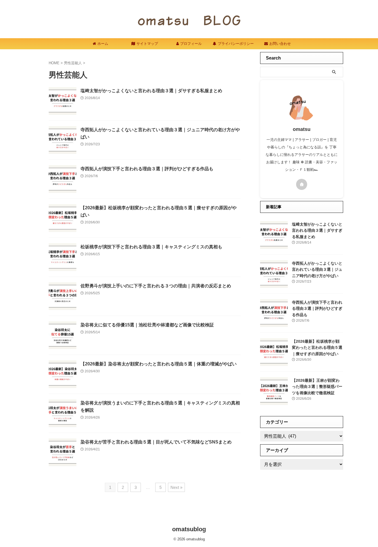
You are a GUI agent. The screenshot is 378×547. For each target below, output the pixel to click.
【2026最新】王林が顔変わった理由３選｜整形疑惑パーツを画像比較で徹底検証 (317, 386)
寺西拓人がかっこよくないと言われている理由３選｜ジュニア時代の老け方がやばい (317, 269)
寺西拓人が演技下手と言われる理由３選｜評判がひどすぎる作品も (147, 168)
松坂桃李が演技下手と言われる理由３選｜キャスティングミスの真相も (151, 246)
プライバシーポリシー (236, 44)
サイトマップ (147, 44)
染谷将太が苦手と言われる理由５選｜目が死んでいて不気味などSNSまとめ (156, 442)
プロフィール (191, 44)
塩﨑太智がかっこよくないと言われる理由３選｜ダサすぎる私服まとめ (151, 90)
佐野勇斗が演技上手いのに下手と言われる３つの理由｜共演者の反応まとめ (156, 285)
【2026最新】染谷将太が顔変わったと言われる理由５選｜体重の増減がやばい (159, 364)
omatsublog (189, 529)
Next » (176, 487)
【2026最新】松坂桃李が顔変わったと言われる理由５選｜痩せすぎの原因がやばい (317, 347)
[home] (301, 184)
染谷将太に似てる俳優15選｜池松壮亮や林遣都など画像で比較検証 (147, 324)
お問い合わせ (280, 44)
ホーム (102, 44)
